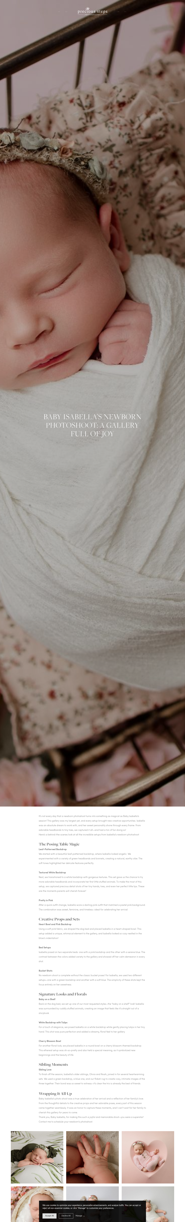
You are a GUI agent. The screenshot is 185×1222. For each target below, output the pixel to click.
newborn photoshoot (75, 816)
